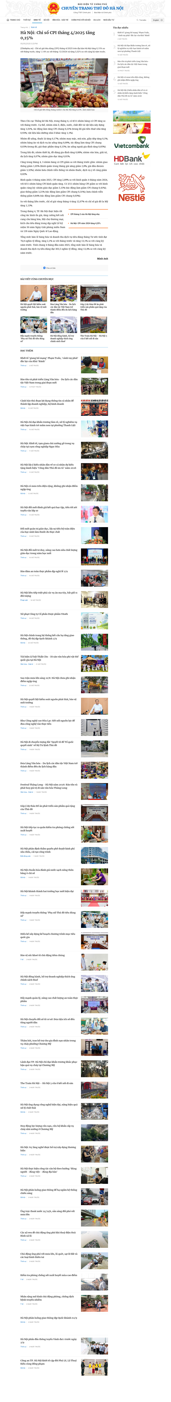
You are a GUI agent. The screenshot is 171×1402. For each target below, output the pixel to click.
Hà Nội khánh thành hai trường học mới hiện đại (47, 891)
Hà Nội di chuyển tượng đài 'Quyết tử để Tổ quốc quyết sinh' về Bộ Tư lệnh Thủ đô (46, 744)
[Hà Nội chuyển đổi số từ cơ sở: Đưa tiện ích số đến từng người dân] (94, 1026)
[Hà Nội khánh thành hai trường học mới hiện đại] (94, 898)
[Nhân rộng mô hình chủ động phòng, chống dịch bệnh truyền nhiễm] (94, 1303)
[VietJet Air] (132, 128)
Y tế (21, 959)
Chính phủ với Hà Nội (81, 20)
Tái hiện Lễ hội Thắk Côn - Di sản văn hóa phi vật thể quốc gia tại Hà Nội (49, 658)
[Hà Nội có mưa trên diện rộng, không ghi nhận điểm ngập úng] (94, 492)
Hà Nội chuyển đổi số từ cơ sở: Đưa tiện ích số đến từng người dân (47, 1021)
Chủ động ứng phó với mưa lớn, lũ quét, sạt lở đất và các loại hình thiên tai (48, 1255)
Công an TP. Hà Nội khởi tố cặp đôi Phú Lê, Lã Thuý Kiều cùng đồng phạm (48, 1362)
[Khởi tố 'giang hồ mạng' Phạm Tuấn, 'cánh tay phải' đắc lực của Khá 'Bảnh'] (94, 364)
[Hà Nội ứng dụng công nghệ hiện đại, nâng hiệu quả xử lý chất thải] (94, 1111)
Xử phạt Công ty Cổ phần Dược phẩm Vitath (44, 614)
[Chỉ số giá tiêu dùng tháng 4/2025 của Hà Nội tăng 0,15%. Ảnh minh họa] (64, 83)
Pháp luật (24, 600)
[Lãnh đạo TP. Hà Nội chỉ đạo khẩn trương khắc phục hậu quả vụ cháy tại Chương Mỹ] (94, 1068)
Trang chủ (15, 20)
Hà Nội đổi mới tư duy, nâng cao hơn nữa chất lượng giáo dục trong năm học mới (48, 552)
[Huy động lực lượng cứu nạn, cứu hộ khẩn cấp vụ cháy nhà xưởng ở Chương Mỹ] (94, 1132)
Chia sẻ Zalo (50, 268)
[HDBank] (132, 158)
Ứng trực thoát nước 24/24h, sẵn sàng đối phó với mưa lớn (47, 1213)
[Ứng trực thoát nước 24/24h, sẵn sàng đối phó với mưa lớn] (94, 1218)
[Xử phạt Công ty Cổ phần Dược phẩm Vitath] (94, 620)
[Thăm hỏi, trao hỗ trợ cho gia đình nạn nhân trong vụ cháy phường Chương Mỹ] (94, 1047)
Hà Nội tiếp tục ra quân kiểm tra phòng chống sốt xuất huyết (47, 829)
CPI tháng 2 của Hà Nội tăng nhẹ (85, 214)
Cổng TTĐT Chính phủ (82, 12)
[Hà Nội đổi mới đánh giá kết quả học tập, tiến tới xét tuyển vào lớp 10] (94, 514)
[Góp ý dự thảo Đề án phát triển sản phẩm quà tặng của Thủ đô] (93, 293)
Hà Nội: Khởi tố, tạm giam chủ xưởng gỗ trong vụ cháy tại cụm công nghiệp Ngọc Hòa (47, 445)
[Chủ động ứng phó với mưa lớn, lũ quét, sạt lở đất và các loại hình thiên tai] (94, 1260)
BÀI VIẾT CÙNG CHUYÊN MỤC (37, 279)
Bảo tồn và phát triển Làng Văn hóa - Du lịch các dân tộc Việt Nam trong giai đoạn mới (49, 381)
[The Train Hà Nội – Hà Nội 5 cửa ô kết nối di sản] (93, 324)
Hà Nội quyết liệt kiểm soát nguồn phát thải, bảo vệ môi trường (33, 307)
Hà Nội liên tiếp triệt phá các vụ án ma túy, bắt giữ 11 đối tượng (48, 594)
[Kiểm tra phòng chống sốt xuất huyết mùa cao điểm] (94, 1282)
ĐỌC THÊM (26, 350)
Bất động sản (25, 856)
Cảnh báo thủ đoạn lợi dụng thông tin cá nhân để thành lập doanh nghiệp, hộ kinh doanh (47, 402)
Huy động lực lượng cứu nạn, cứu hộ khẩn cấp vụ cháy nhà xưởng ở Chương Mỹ (47, 1127)
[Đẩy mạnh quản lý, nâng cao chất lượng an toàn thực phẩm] (94, 1004)
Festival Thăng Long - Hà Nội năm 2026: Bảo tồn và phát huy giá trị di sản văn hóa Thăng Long (48, 786)
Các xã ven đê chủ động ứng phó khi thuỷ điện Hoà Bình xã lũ (48, 1234)
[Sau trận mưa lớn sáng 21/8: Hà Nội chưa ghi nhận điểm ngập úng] (94, 684)
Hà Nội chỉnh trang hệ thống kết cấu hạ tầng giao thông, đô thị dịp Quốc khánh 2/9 (47, 637)
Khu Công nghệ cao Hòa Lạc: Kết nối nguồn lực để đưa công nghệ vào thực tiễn (47, 722)
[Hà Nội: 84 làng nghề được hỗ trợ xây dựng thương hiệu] (94, 1154)
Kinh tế (37, 20)
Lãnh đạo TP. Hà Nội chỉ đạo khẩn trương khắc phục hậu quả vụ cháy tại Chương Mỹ (48, 1063)
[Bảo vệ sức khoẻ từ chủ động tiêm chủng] (94, 962)
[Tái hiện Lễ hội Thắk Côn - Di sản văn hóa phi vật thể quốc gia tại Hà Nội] (94, 663)
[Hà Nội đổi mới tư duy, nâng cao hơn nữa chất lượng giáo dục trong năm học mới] (94, 556)
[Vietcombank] (132, 142)
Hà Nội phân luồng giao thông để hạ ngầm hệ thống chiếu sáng (48, 1191)
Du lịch (97, 20)
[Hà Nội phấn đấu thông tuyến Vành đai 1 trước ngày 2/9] (94, 1346)
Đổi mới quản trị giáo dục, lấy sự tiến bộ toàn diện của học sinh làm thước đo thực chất (47, 530)
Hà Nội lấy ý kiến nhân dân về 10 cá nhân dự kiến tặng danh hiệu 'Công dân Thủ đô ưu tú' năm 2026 (48, 466)
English (156, 20)
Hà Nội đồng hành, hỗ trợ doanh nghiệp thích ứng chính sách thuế (62, 339)
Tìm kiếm (142, 20)
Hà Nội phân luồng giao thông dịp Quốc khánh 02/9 (48, 1317)
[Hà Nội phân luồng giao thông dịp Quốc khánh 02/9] (94, 1324)
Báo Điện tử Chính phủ (102, 12)
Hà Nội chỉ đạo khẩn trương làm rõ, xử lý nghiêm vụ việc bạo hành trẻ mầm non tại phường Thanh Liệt (48, 424)
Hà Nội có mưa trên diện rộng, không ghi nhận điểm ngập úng (49, 488)
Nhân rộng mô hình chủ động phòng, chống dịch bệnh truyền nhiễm (47, 1298)
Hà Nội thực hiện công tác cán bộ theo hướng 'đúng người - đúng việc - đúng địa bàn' (48, 1170)
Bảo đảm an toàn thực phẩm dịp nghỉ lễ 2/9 (44, 571)
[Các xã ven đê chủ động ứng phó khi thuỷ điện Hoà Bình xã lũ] (94, 1239)
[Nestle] (132, 187)
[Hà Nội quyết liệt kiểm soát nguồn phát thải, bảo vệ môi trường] (33, 293)
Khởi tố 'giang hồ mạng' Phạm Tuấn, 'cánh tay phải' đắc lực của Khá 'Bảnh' (49, 360)
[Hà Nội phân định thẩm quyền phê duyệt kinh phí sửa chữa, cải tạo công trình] (94, 855)
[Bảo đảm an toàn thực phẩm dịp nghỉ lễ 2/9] (94, 578)
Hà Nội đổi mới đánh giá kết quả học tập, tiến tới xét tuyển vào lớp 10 (48, 509)
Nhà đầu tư (108, 20)
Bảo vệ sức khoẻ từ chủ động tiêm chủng (42, 955)
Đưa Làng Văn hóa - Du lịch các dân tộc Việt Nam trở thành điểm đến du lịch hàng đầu (63, 308)
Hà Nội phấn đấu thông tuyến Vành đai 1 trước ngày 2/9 (48, 1341)
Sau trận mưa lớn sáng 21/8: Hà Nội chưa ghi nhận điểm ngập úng (47, 680)
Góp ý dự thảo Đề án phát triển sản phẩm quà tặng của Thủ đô (93, 307)
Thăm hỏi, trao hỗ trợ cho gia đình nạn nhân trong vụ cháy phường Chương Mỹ (48, 1042)
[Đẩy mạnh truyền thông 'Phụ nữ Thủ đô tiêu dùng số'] (33, 324)
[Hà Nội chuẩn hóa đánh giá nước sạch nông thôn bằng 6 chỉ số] (94, 876)
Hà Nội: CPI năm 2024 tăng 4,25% (85, 223)
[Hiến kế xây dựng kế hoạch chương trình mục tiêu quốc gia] (94, 940)
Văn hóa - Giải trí (60, 20)
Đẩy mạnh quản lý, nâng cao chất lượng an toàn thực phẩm (49, 999)
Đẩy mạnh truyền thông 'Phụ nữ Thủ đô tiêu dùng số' (32, 339)
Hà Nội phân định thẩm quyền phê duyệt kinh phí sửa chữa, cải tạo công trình (47, 850)
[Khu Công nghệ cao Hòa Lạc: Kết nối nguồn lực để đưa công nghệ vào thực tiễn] (94, 727)
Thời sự (27, 20)
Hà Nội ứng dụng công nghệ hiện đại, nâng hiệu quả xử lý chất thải (48, 1106)
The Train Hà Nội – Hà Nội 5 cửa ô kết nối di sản (93, 337)
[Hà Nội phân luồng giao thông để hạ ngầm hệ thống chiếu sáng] (94, 1196)
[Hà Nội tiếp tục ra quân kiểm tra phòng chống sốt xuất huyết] (94, 834)
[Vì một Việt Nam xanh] (132, 116)
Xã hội (46, 20)
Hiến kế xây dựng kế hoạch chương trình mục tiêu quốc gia (47, 936)
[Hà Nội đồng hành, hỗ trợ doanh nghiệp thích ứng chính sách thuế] (63, 324)
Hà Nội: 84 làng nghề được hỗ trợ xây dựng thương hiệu (48, 1149)
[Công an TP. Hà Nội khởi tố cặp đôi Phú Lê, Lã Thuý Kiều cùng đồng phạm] (94, 1367)
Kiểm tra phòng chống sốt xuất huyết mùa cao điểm (48, 1275)
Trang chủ (24, 27)
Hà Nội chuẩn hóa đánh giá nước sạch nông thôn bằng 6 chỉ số (46, 872)
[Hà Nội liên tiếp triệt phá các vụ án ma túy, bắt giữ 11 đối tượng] (94, 599)
